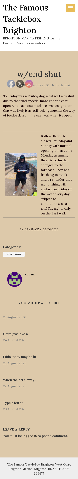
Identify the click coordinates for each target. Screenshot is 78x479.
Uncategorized (14, 254)
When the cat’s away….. (20, 380)
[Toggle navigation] (70, 7)
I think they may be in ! (20, 357)
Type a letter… (14, 403)
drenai (65, 85)
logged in (30, 436)
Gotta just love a (15, 334)
